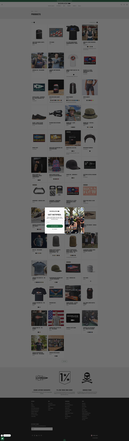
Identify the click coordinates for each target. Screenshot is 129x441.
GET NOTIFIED (54, 226)
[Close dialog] (82, 209)
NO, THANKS (54, 229)
